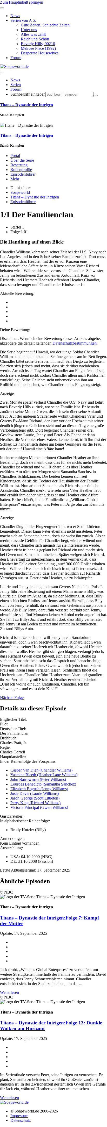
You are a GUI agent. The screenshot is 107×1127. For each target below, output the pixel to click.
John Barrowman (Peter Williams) (38, 779)
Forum (15, 89)
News (15, 80)
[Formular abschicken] (95, 95)
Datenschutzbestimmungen (74, 343)
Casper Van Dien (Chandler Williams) (41, 770)
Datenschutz (20, 1120)
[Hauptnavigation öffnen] (2, 72)
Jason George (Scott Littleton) (34, 798)
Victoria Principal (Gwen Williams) (39, 807)
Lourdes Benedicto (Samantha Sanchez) (43, 784)
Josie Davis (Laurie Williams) (34, 793)
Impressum (19, 1116)
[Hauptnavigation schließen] (2, 8)
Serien (15, 84)
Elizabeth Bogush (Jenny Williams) (39, 789)
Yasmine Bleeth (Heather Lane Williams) (43, 775)
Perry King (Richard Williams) (35, 803)
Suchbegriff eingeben (27, 94)
